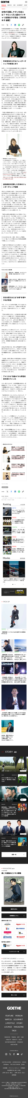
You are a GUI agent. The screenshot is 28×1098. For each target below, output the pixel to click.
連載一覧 (14, 854)
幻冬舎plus (6, 1064)
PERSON (3, 5)
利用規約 (23, 1068)
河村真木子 (11, 32)
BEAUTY (14, 1039)
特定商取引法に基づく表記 (14, 1070)
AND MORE (14, 1044)
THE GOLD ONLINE (15, 1064)
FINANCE (20, 1042)
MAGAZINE (19, 1027)
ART (18, 1037)
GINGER (24, 1062)
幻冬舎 (22, 1064)
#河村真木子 (5, 487)
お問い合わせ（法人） (20, 1072)
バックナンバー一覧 (14, 951)
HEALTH (8, 1039)
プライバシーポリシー (14, 1068)
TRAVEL (13, 1037)
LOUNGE (8, 1027)
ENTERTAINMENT (10, 1042)
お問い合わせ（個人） (7, 1072)
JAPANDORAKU (16, 1062)
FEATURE (9, 1015)
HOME (3, 496)
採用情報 (14, 1075)
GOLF (25, 5)
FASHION (7, 1037)
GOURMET (20, 5)
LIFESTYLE (10, 1023)
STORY (19, 1023)
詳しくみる (14, 995)
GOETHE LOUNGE (6, 1062)
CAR (14, 5)
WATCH (9, 5)
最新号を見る (14, 909)
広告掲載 (5, 1068)
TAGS (14, 1030)
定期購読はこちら (14, 915)
